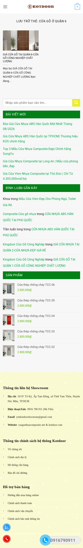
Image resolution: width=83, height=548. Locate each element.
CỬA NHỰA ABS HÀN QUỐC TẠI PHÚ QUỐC (38, 232)
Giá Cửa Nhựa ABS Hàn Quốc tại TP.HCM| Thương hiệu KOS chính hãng (40, 138)
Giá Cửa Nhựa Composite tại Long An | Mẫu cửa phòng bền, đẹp (40, 163)
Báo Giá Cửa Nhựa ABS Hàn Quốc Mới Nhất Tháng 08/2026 (37, 126)
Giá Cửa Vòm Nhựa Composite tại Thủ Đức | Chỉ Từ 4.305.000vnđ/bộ (38, 176)
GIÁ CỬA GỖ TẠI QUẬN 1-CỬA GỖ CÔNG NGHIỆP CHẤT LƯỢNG (39, 263)
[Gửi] (76, 103)
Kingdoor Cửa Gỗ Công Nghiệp (24, 244)
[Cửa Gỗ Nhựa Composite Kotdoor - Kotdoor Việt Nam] (41, 7)
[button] (5, 6)
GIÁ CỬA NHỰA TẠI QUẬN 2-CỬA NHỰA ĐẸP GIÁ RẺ (41, 247)
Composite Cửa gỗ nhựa (19, 214)
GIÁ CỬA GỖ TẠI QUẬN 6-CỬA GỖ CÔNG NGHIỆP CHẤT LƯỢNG (21, 58)
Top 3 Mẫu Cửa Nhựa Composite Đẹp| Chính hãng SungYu (37, 151)
